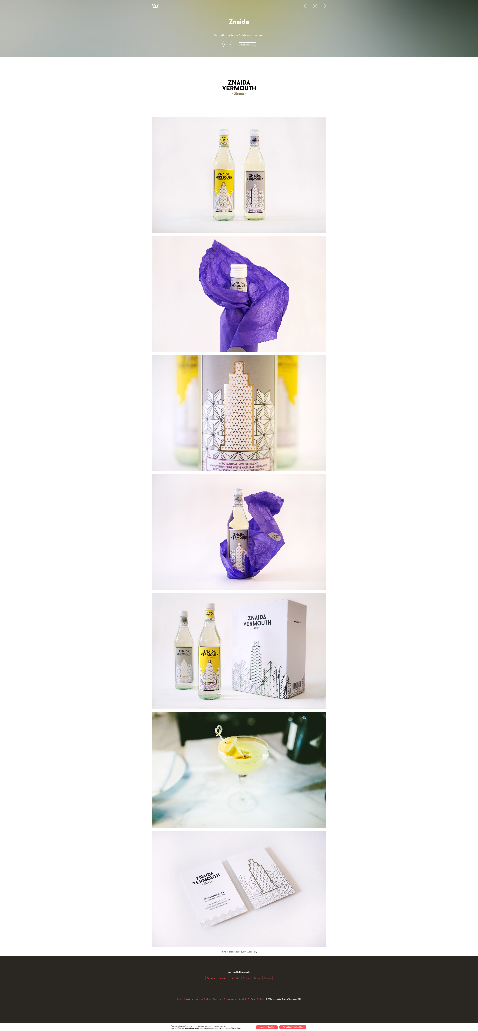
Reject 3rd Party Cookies (293, 1027)
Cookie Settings (257, 999)
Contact (186, 999)
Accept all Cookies (267, 1027)
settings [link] (237, 1028)
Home (179, 999)
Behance (246, 978)
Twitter (257, 978)
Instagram (223, 978)
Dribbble (235, 978)
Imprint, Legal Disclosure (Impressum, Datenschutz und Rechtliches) (220, 999)
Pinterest (267, 978)
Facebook (211, 978)
